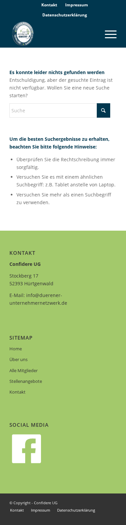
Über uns (18, 359)
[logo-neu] (52, 33)
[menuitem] (49, 5)
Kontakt (17, 392)
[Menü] (107, 33)
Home (15, 349)
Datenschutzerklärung (64, 15)
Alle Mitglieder (23, 370)
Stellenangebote (25, 381)
